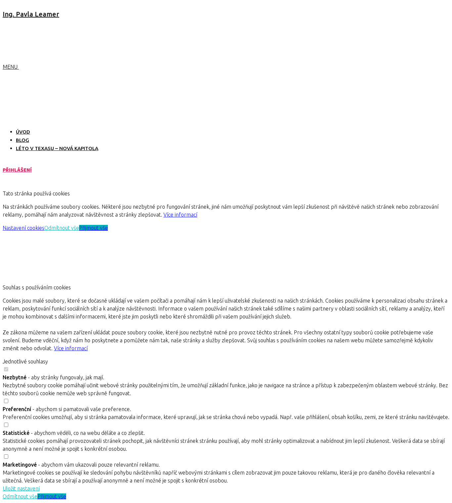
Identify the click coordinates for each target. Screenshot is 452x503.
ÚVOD (23, 132)
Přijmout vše (93, 228)
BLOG (22, 140)
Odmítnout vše (61, 228)
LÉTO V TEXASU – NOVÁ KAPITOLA (57, 148)
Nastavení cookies (23, 228)
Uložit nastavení (21, 488)
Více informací (180, 215)
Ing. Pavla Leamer (31, 14)
